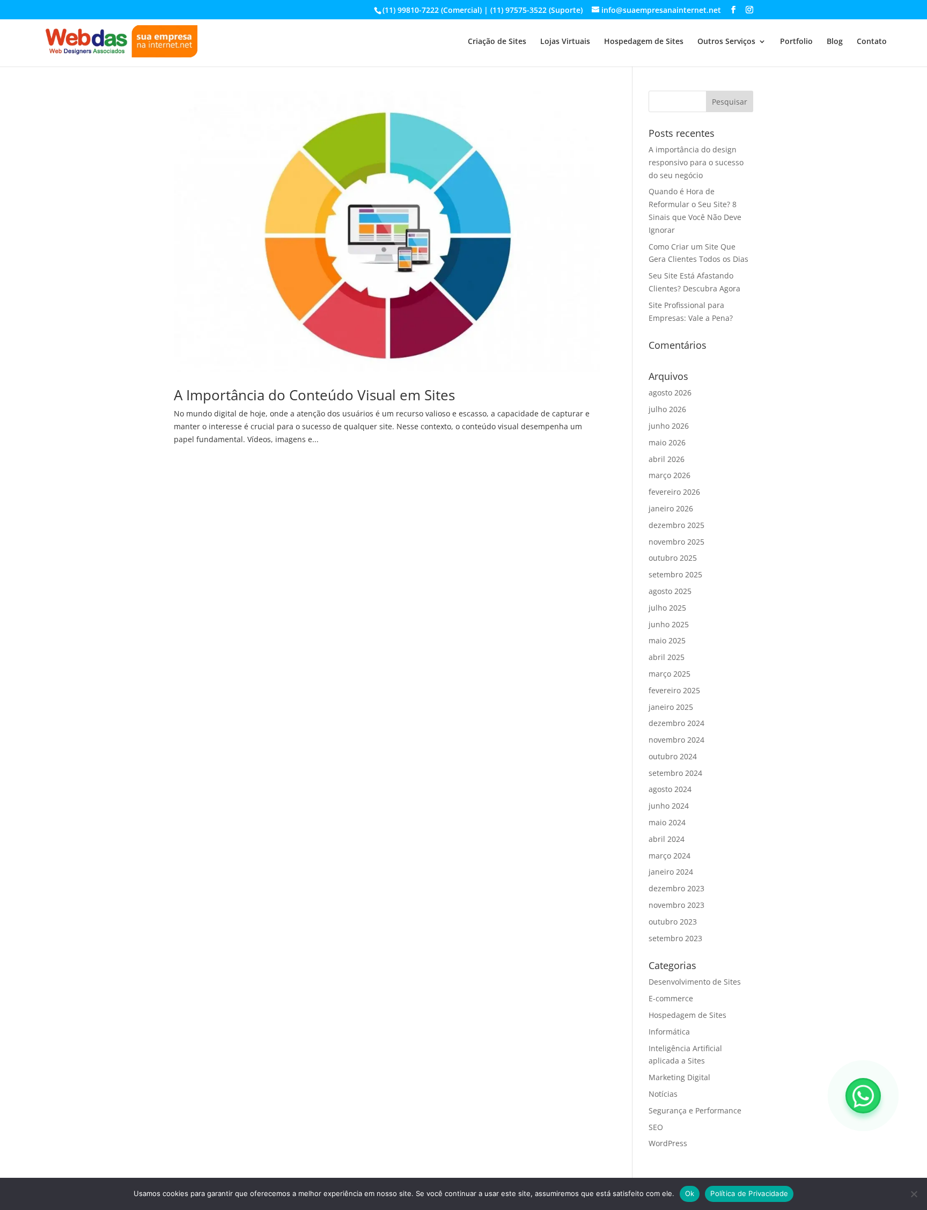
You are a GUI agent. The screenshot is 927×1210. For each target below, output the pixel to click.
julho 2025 (667, 608)
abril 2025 (667, 657)
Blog (835, 42)
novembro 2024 (676, 740)
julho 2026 (667, 409)
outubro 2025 (673, 558)
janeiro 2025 (671, 707)
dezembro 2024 (676, 723)
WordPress (668, 1143)
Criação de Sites (497, 42)
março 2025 (669, 674)
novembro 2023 (676, 905)
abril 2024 (667, 839)
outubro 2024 (673, 756)
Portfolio (796, 42)
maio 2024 (667, 822)
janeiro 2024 (671, 872)
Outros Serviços (726, 42)
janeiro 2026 (671, 508)
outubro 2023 (673, 921)
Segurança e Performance (695, 1110)
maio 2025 (667, 640)
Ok (690, 1193)
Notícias (663, 1094)
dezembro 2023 (676, 888)
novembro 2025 (676, 542)
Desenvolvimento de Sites (695, 982)
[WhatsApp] (863, 1095)
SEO (656, 1127)
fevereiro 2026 (674, 492)
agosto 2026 (670, 392)
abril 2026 (667, 459)
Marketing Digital (679, 1077)
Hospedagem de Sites (643, 42)
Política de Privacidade (749, 1193)
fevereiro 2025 (674, 690)
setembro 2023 (675, 938)
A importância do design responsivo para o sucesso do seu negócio (696, 162)
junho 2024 (669, 806)
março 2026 (669, 475)
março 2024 (669, 855)
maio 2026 (667, 442)
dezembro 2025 (676, 525)
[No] (913, 1194)
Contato (872, 42)
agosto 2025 (670, 591)
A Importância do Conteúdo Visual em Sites (314, 395)
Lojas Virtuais (565, 42)
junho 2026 (669, 426)
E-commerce (671, 998)
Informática (669, 1031)
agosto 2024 (670, 789)
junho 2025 (669, 624)
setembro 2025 (675, 574)
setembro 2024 (675, 773)
